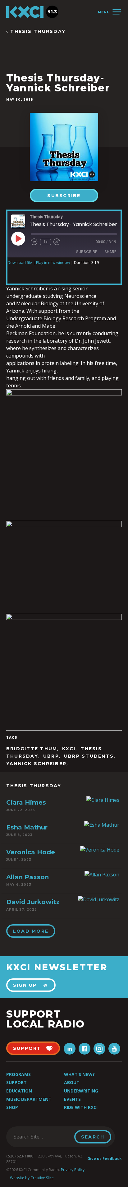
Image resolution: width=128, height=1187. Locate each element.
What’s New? (79, 1074)
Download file (19, 262)
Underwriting (81, 1091)
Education (19, 1091)
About (72, 1082)
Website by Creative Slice (32, 1177)
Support (16, 1082)
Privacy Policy (73, 1169)
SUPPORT (27, 1048)
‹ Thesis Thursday (36, 31)
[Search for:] (42, 1136)
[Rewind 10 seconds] (34, 242)
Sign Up (25, 985)
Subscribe (63, 195)
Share (110, 251)
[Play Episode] (18, 238)
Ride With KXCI (81, 1107)
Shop (12, 1107)
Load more (30, 931)
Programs (18, 1074)
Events (72, 1099)
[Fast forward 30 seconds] (56, 242)
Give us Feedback (104, 1158)
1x (45, 242)
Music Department (29, 1099)
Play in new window (53, 262)
